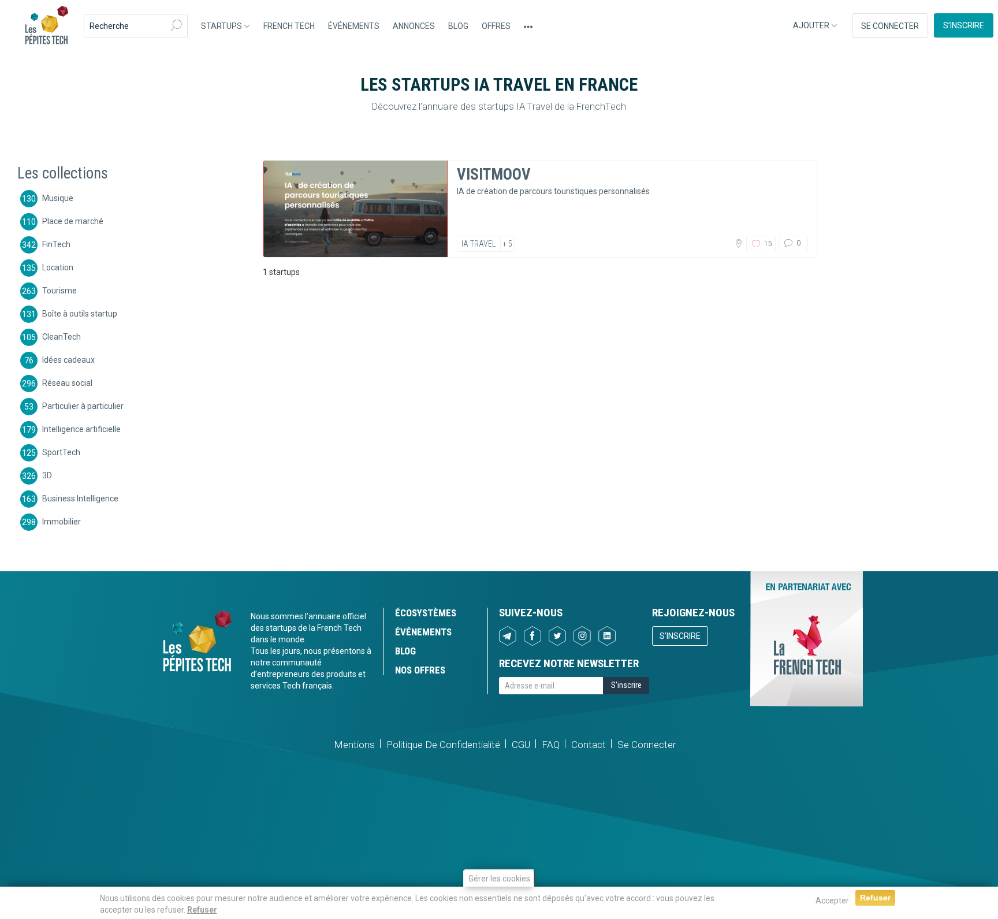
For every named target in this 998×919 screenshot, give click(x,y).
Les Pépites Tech (46, 26)
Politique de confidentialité (443, 744)
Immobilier (61, 521)
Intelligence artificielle (81, 428)
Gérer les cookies (499, 878)
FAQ (551, 744)
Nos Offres (420, 670)
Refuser (202, 909)
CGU (521, 744)
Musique (57, 197)
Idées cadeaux (68, 359)
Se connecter (890, 26)
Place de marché (72, 220)
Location (57, 266)
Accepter (832, 900)
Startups (222, 26)
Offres (496, 26)
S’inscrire (963, 25)
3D (47, 474)
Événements (353, 26)
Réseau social (67, 382)
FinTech (56, 243)
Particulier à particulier (83, 405)
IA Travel (478, 243)
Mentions (354, 744)
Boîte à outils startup (79, 313)
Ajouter (812, 25)
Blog (458, 26)
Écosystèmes (425, 613)
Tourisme (59, 290)
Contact (588, 744)
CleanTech (61, 336)
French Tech (289, 26)
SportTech (61, 451)
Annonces (414, 26)
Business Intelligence (80, 498)
